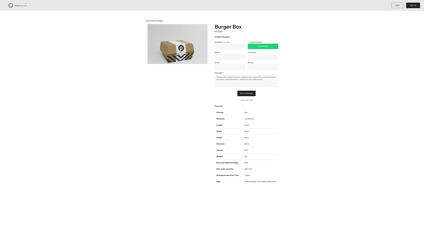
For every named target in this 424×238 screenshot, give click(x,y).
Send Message (246, 93)
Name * (218, 52)
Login (397, 5)
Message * (219, 73)
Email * (217, 63)
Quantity (222, 42)
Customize (263, 46)
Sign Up (413, 5)
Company (252, 52)
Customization (255, 42)
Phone (250, 63)
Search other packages (154, 21)
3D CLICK (219, 32)
